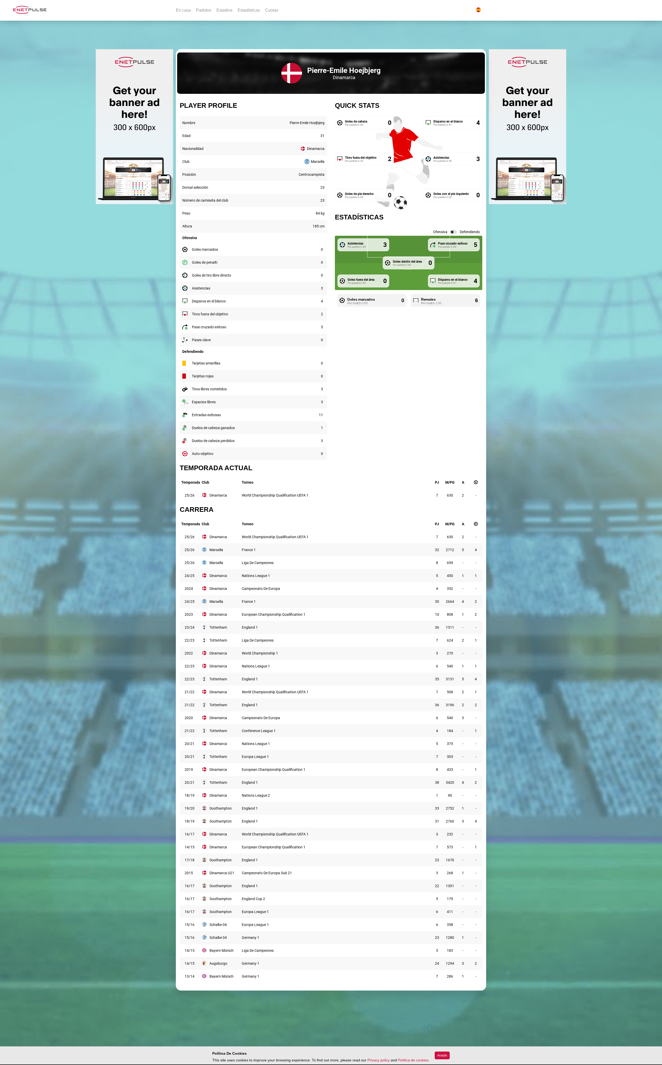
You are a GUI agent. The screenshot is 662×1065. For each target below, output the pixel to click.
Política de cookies (413, 1060)
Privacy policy (378, 1060)
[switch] (453, 232)
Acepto (442, 1055)
